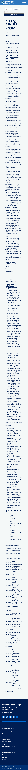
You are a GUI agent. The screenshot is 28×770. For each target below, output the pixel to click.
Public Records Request (8, 746)
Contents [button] (14, 14)
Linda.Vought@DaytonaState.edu (12, 43)
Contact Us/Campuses (8, 752)
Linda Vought (8, 40)
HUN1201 (8, 632)
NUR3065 (8, 562)
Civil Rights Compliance (8, 731)
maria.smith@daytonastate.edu (12, 52)
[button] (4, 9)
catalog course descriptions (14, 689)
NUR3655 (8, 569)
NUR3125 (8, 564)
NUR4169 (8, 585)
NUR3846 (8, 579)
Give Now (5, 744)
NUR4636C (8, 591)
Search (6, 12)
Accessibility (5, 726)
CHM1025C (8, 615)
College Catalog (6, 741)
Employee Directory (7, 755)
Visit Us (4, 760)
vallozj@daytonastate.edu (15, 47)
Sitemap (4, 757)
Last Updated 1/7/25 (8, 766)
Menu (23, 2)
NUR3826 (8, 574)
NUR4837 (8, 602)
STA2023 (8, 635)
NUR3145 (8, 566)
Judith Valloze (8, 46)
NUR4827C (8, 596)
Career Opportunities (8, 728)
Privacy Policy (6, 733)
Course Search (6, 739)
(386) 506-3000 (7, 712)
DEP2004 (8, 619)
